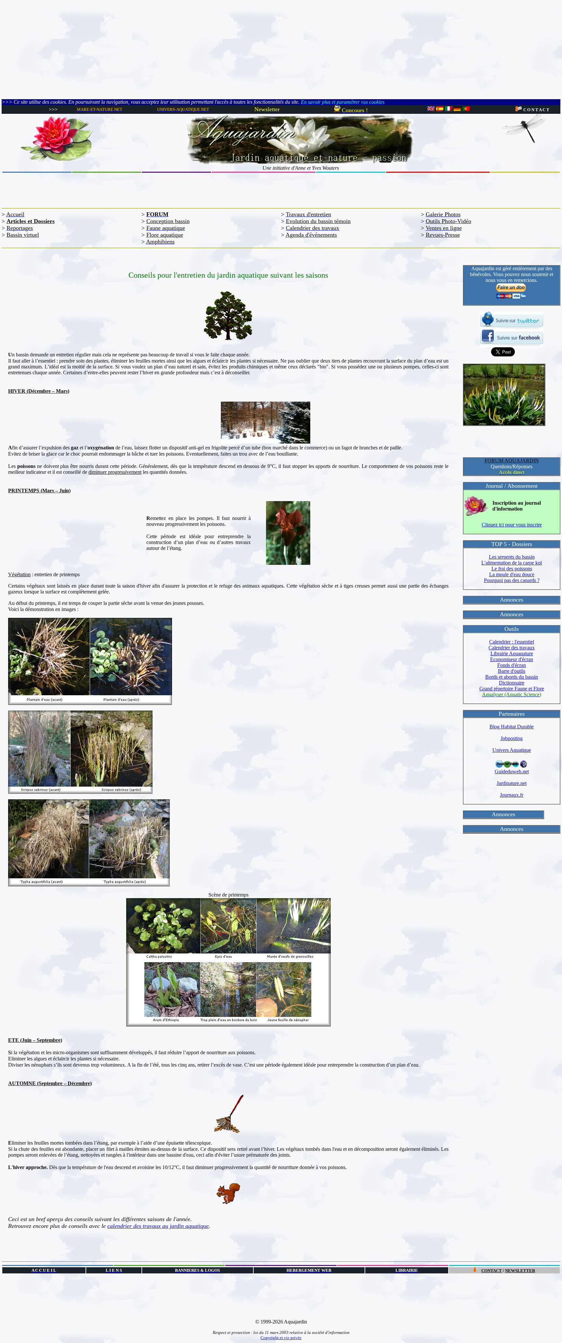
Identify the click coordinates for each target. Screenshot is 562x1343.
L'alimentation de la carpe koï (511, 562)
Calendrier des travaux (511, 647)
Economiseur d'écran (511, 659)
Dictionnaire (511, 682)
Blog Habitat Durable (511, 726)
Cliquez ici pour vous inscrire (512, 524)
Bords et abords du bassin (511, 677)
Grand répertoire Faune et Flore (511, 688)
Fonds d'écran (511, 665)
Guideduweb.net (512, 771)
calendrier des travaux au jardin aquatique (158, 1226)
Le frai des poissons (511, 568)
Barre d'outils (511, 671)
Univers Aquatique (511, 750)
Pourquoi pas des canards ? (512, 580)
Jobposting (512, 738)
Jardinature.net (512, 783)
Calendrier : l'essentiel (511, 642)
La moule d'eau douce (511, 574)
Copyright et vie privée (281, 1337)
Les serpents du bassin (512, 557)
